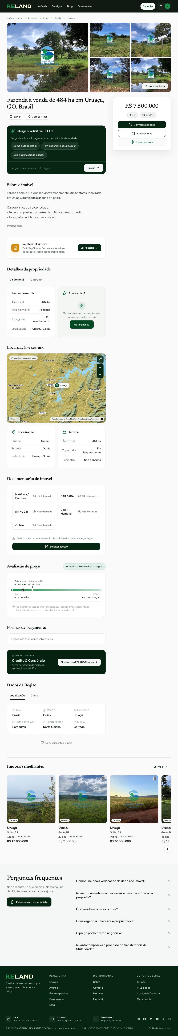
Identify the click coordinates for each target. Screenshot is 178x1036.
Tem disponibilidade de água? (60, 145)
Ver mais (158, 766)
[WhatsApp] (169, 1019)
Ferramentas (85, 6)
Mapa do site (144, 999)
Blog (70, 6)
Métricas (98, 993)
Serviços (57, 6)
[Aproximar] (100, 367)
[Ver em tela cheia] (100, 359)
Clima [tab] (34, 695)
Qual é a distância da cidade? (28, 154)
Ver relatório (87, 247)
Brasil (46, 18)
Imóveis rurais (14, 18)
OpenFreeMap (57, 419)
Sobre (96, 981)
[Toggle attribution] (102, 419)
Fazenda (32, 18)
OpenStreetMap (92, 419)
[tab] (17, 279)
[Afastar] (100, 374)
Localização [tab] (17, 695)
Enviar (91, 167)
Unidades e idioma (161, 1028)
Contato (98, 987)
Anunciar (148, 6)
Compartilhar (39, 116)
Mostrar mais (14, 225)
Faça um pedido (58, 993)
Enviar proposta (144, 142)
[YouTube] (157, 1019)
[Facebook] (144, 1019)
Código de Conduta (148, 993)
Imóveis (42, 6)
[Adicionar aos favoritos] (51, 779)
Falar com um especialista (31, 902)
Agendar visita (144, 133)
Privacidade (144, 987)
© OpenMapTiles (70, 419)
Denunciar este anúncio (58, 742)
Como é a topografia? (25, 145)
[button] (56, 247)
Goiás (58, 18)
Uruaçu (71, 18)
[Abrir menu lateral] (164, 6)
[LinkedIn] (151, 1019)
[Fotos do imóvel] (47, 57)
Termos (141, 981)
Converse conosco (144, 124)
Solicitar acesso (59, 546)
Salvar (17, 116)
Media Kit (98, 999)
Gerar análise (81, 324)
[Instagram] (138, 1019)
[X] (163, 1019)
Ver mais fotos (157, 86)
